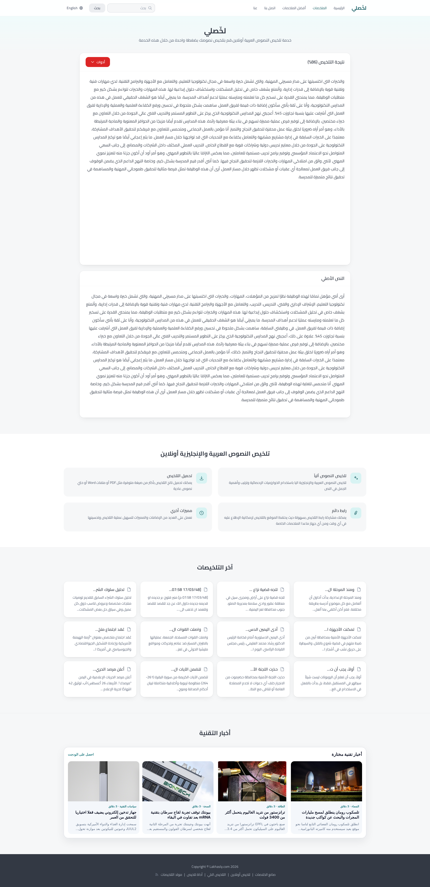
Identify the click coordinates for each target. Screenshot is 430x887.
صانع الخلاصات (265, 874)
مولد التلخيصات (171, 874)
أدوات (101, 62)
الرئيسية (339, 8)
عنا (255, 8)
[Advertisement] (215, 227)
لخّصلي (359, 7)
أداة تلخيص (195, 874)
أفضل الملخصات (294, 8)
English (72, 8)
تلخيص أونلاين (240, 874)
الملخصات (320, 8)
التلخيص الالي (216, 874)
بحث (97, 8)
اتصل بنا (269, 8)
